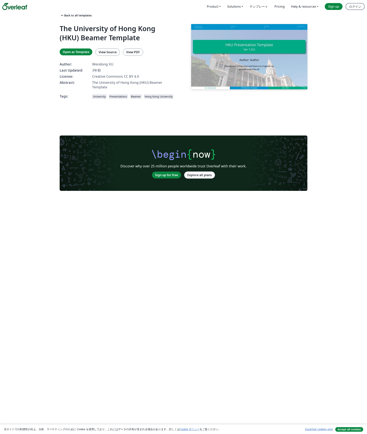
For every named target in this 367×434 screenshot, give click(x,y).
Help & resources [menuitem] (303, 6)
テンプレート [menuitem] (259, 6)
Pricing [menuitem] (279, 6)
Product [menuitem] (212, 6)
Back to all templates (76, 15)
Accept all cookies (349, 429)
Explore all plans (199, 175)
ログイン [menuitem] (355, 6)
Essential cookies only (319, 429)
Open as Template (76, 52)
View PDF (133, 52)
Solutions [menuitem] (234, 6)
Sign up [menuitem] (333, 6)
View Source (108, 52)
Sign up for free (166, 175)
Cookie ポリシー (190, 429)
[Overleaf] (14, 6)
